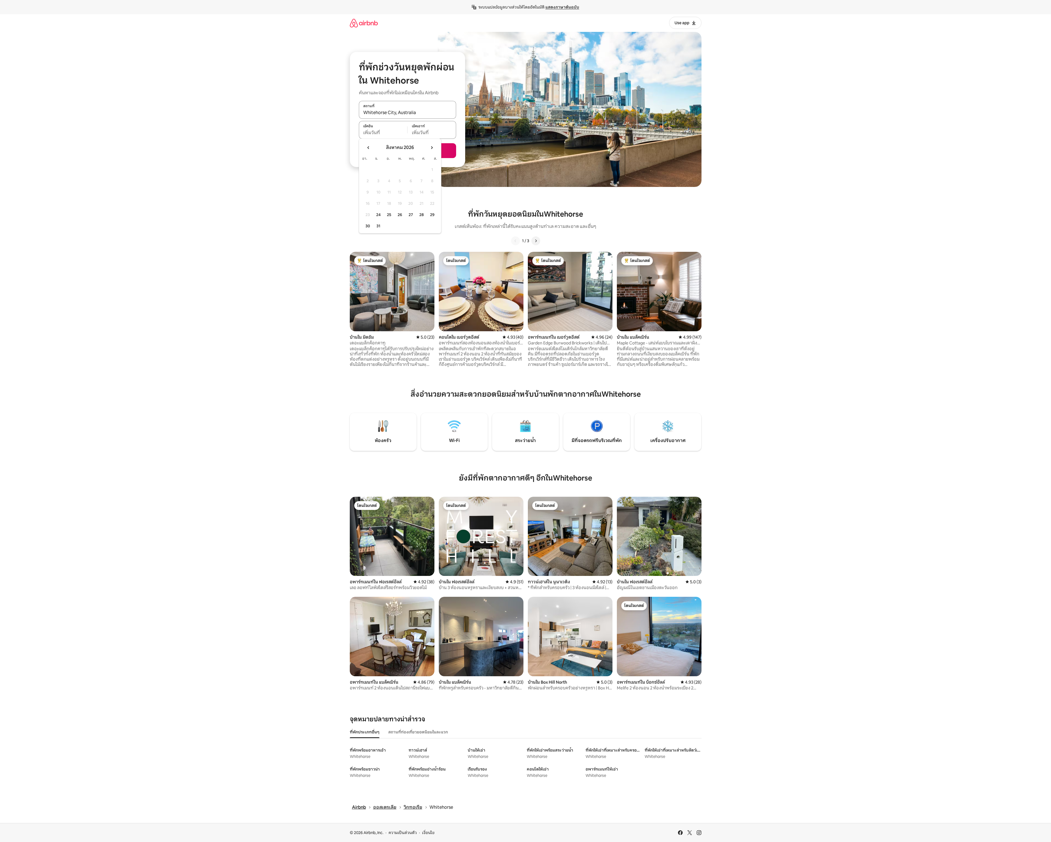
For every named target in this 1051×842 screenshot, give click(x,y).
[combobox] (407, 112)
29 (432, 214)
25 (389, 214)
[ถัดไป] (535, 240)
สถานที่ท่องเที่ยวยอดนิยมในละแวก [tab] (418, 732)
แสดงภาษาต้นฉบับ (562, 7)
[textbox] (383, 132)
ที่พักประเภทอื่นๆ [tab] (364, 732)
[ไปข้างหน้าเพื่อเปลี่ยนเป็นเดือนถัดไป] (431, 147)
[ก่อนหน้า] (515, 240)
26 (400, 214)
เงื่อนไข (428, 832)
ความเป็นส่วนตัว (403, 832)
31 (378, 225)
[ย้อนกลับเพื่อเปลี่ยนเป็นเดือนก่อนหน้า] (368, 147)
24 (378, 214)
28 (421, 214)
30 (367, 225)
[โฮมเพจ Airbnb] (364, 23)
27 (411, 214)
